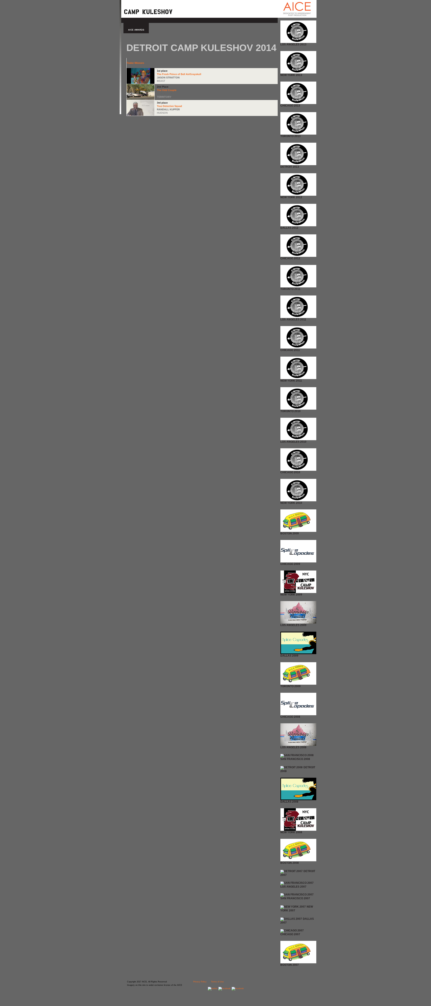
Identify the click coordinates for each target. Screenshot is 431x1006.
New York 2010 (291, 502)
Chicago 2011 (290, 350)
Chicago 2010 (290, 472)
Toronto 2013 (290, 136)
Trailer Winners (135, 63)
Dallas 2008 (289, 801)
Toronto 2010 (290, 411)
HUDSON (162, 112)
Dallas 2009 (289, 655)
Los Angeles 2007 (293, 886)
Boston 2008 (289, 862)
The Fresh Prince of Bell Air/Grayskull (179, 74)
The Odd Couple (166, 90)
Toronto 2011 (290, 289)
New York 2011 (291, 380)
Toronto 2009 (290, 686)
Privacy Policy (200, 982)
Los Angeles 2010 (293, 441)
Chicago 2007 (290, 934)
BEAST (161, 81)
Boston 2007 (289, 964)
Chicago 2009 (290, 564)
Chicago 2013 (290, 105)
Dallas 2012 (289, 227)
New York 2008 (291, 832)
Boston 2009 (289, 533)
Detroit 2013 (289, 166)
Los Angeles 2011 (293, 319)
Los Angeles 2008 (293, 747)
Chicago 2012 (290, 258)
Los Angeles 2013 (293, 44)
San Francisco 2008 (295, 759)
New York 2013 (291, 75)
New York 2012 (291, 197)
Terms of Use (217, 982)
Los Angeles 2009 (293, 625)
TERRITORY (164, 96)
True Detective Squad (169, 106)
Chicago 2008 (290, 716)
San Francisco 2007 (295, 898)
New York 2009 (291, 594)
